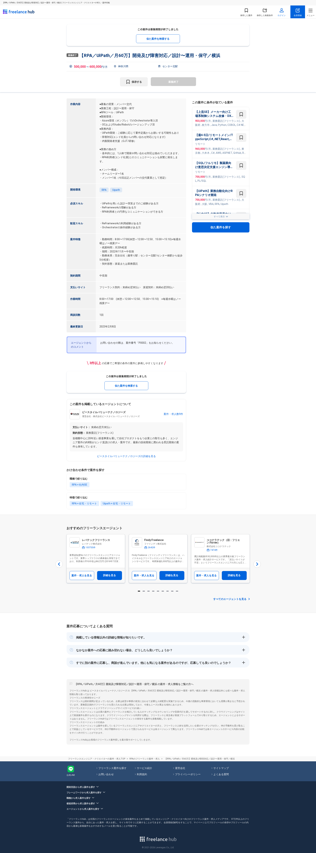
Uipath (116, 189)
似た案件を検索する (158, 38)
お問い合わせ (106, 774)
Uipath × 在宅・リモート (117, 503)
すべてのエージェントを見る (230, 599)
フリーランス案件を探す (112, 768)
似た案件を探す (220, 227)
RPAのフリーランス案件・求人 (144, 758)
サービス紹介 (144, 768)
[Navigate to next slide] (257, 564)
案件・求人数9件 (173, 414)
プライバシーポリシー (188, 774)
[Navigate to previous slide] (59, 564)
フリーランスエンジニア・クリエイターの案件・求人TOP (96, 758)
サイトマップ (221, 768)
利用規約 (142, 774)
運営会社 (180, 768)
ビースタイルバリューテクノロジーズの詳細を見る (126, 456)
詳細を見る (109, 575)
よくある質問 (221, 774)
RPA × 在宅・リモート (84, 503)
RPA (104, 189)
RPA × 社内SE (79, 484)
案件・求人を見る (82, 575)
